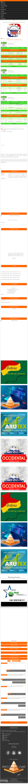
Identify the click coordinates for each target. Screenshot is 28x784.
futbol (2, 11)
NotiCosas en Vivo (14, 641)
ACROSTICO (3, 9)
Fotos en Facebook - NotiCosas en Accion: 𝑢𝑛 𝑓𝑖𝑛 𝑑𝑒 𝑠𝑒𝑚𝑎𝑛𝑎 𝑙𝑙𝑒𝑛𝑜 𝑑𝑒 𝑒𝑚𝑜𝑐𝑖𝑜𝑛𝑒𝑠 (16, 670)
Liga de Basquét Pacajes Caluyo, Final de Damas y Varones (11, 271)
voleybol (3, 18)
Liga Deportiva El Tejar (12, 290)
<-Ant (9, 660)
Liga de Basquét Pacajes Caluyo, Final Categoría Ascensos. (11, 273)
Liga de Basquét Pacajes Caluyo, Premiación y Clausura (10, 277)
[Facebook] (8, 755)
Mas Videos (14, 258)
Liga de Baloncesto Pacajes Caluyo (12, 289)
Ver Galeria (2, 222)
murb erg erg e (3, 300)
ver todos (2, 294)
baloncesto (4, 13)
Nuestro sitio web (9, 131)
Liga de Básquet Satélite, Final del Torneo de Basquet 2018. (11, 275)
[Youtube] (14, 755)
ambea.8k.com (14, 746)
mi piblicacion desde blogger (5, 302)
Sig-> (19, 660)
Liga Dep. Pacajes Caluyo (11, 291)
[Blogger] (19, 755)
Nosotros (3, 4)
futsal (2, 15)
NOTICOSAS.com (8, 38)
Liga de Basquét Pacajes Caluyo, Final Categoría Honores (11, 279)
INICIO (3, 2)
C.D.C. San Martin (14, 747)
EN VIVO (2, 7)
